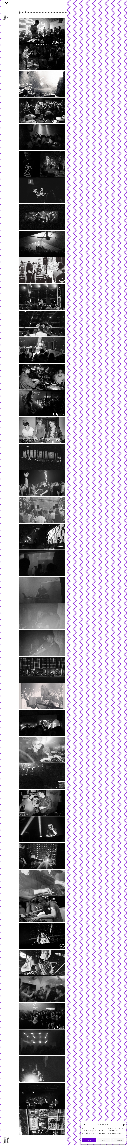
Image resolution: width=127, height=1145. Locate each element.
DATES (4, 15)
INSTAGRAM (6, 1142)
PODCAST (5, 1136)
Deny (103, 1140)
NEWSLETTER (6, 1137)
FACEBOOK (5, 1140)
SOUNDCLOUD (6, 1138)
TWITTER (5, 1141)
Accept (89, 1140)
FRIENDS (5, 17)
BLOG (4, 1143)
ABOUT (4, 19)
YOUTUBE (5, 1139)
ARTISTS (5, 12)
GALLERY (5, 16)
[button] (123, 1124)
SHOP (4, 13)
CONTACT (5, 18)
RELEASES (5, 11)
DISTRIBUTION (7, 14)
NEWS (4, 10)
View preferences (118, 1140)
